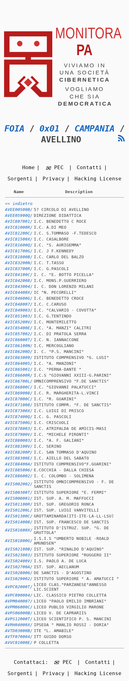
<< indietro (19, 203)
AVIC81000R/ (19, 227)
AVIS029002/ (19, 578)
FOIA (14, 128)
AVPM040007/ (19, 601)
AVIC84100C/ (19, 274)
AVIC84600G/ (19, 298)
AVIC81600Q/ (19, 245)
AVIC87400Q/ (19, 416)
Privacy (53, 179)
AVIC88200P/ (19, 452)
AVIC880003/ (19, 440)
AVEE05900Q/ (19, 215)
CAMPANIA (95, 128)
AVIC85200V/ (19, 322)
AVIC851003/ (19, 316)
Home (28, 167)
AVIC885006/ (19, 470)
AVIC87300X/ (19, 410)
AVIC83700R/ (19, 268)
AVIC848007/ (19, 304)
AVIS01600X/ (19, 530)
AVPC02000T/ (19, 586)
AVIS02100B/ (19, 549)
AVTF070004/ (19, 636)
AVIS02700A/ (19, 566)
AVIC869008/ (19, 393)
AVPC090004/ (19, 595)
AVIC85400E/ (19, 328)
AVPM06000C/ (19, 607)
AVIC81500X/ (19, 239)
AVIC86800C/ (19, 387)
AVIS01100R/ (19, 504)
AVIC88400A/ (19, 464)
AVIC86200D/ (19, 351)
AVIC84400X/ (19, 292)
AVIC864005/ (19, 363)
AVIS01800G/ (19, 540)
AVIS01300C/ (19, 516)
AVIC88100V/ (19, 446)
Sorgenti (20, 179)
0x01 (49, 128)
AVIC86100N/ (19, 345)
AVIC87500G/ (19, 422)
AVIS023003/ (19, 555)
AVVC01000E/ (19, 642)
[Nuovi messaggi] (121, 138)
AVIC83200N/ (19, 262)
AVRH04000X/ (19, 624)
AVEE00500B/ (19, 209)
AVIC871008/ (19, 404)
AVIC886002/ (19, 476)
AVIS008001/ (19, 498)
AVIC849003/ (19, 310)
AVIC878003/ (19, 428)
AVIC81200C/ (19, 233)
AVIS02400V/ (19, 561)
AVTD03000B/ (19, 630)
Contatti (89, 167)
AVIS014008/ (19, 522)
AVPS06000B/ (19, 613)
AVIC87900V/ (19, 434)
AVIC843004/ (19, 286)
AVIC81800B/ (19, 257)
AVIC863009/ (19, 357)
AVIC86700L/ (19, 381)
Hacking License (98, 179)
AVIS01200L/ (19, 510)
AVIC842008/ (19, 280)
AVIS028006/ (19, 572)
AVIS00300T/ (19, 492)
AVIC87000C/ (19, 399)
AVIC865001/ (19, 369)
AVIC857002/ (19, 333)
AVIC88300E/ (19, 458)
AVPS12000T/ (19, 619)
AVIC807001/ (19, 221)
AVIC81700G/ (19, 251)
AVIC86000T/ (19, 339)
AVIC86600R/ (19, 375)
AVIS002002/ (19, 484)
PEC (59, 167)
